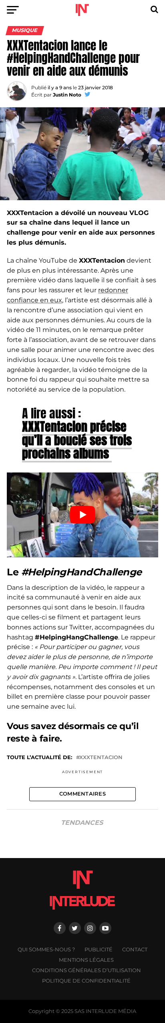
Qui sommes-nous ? (46, 950)
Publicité (99, 950)
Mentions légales (86, 960)
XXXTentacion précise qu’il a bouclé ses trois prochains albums (77, 439)
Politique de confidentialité (86, 981)
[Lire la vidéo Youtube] (82, 514)
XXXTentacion (101, 757)
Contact (134, 950)
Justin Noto (67, 95)
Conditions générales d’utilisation (86, 970)
